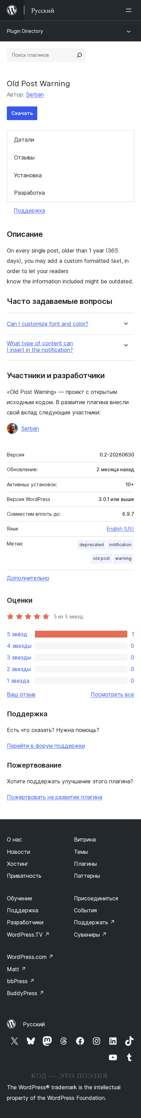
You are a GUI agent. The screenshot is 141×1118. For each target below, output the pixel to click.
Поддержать (94, 922)
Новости (18, 851)
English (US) (120, 528)
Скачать (22, 113)
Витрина (85, 839)
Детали (24, 139)
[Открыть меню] (130, 10)
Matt (16, 969)
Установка (28, 175)
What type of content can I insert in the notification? (40, 346)
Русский (34, 1024)
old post (101, 558)
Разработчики (25, 922)
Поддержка (29, 210)
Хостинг (17, 863)
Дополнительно (28, 578)
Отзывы (24, 157)
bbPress (21, 981)
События (85, 910)
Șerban (35, 94)
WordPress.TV (28, 934)
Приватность (24, 875)
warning (123, 558)
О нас (14, 839)
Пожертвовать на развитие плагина (54, 797)
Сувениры (90, 934)
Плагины (85, 863)
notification (120, 544)
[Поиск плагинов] (79, 55)
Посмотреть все (112, 694)
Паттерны (87, 875)
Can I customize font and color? (47, 324)
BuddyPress (25, 993)
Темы (81, 851)
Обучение (19, 898)
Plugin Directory (25, 31)
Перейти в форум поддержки (46, 745)
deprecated (91, 544)
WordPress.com (30, 956)
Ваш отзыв (21, 694)
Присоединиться (96, 898)
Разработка (29, 192)
